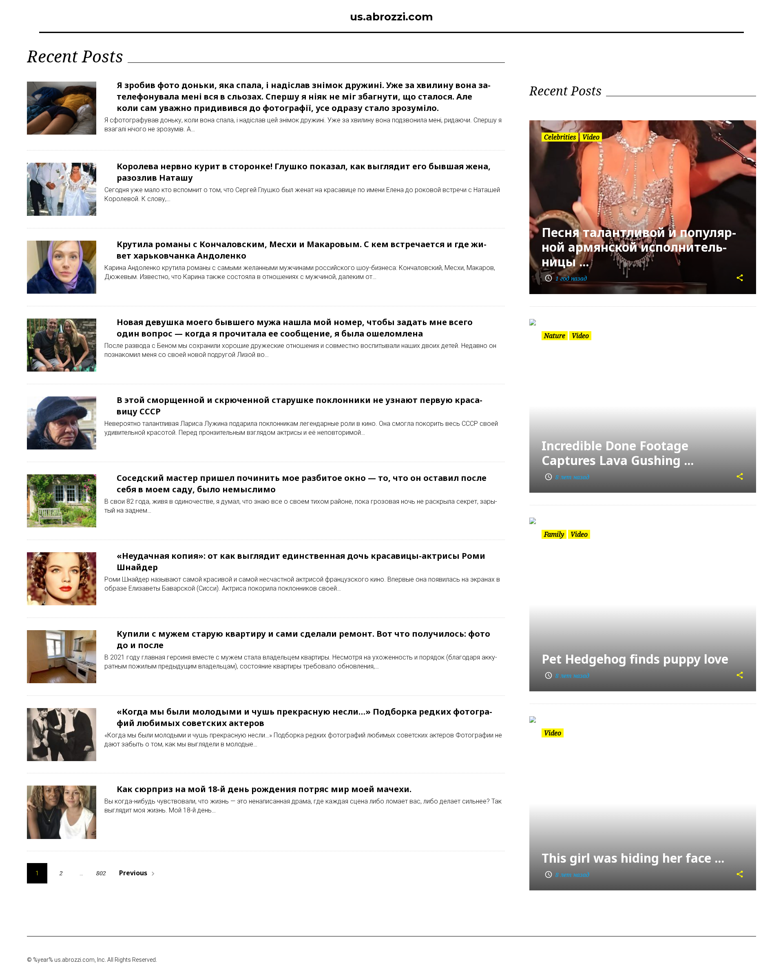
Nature (554, 335)
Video (590, 137)
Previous (138, 873)
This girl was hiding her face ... (633, 858)
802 (101, 873)
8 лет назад (566, 477)
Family (554, 534)
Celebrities (560, 137)
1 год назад (565, 278)
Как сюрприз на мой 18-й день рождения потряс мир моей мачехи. (264, 789)
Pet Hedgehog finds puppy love (635, 659)
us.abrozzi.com (391, 16)
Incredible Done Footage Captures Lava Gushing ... (618, 453)
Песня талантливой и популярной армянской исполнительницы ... (639, 247)
